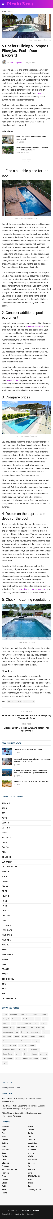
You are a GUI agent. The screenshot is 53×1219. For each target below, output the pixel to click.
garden (11, 701)
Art (4, 813)
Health (5, 896)
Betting (6, 828)
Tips (32, 701)
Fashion (6, 872)
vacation (40, 93)
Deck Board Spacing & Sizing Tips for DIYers (31, 781)
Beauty (5, 823)
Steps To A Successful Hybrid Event (28, 749)
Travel (5, 989)
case (45, 1019)
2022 (5, 1014)
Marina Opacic (16, 63)
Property (22, 1050)
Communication (25, 1023)
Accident (13, 1014)
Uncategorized (9, 999)
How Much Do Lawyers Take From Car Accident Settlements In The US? (32, 760)
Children (6, 857)
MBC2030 (22, 1045)
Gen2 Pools (12, 380)
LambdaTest (19, 1041)
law (29, 1041)
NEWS (4, 950)
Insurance (7, 1041)
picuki (17, 1214)
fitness (45, 1032)
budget (6, 1019)
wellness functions (34, 326)
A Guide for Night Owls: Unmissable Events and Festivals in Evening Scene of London (31, 771)
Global (5, 886)
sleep (18, 1054)
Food (4, 877)
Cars (4, 842)
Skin (4, 964)
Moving (5, 945)
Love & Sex (7, 930)
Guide (4, 891)
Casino (5, 847)
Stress (34, 1054)
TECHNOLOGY (8, 979)
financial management (30, 1032)
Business (16, 1019)
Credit (43, 1023)
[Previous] (24, 161)
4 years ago (19, 752)
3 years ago (19, 776)
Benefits (34, 1014)
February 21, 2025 (23, 153)
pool (26, 701)
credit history (8, 1028)
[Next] (29, 161)
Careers (36, 1210)
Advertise (25, 1210)
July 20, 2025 (21, 142)
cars (38, 1019)
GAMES (5, 881)
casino (6, 1023)
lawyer (36, 1041)
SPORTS (5, 969)
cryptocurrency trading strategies (30, 1028)
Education (7, 862)
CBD (4, 852)
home (19, 701)
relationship (33, 1050)
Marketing (7, 935)
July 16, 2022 (30, 63)
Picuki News (20, 4)
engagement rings (10, 1032)
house (41, 1036)
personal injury (9, 1050)
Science (6, 959)
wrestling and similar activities (32, 589)
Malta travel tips (9, 1045)
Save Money (8, 1054)
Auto (4, 818)
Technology (8, 1058)
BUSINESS (6, 838)
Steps (26, 1054)
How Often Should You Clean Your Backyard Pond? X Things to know (32, 148)
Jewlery (6, 916)
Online (32, 1045)
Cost (36, 1023)
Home (4, 12)
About (4, 1210)
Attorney (24, 1014)
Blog (4, 833)
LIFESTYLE (6, 925)
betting (43, 1014)
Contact (14, 1210)
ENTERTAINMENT (9, 867)
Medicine (6, 940)
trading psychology (30, 1058)
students (43, 1054)
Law (4, 920)
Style (4, 974)
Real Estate (7, 955)
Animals (6, 803)
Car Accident (28, 1019)
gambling (7, 1036)
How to (5, 911)
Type (4, 994)
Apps (4, 808)
